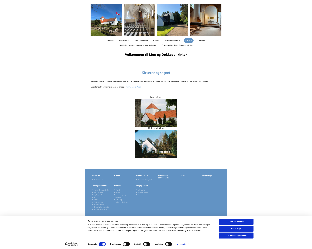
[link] (124, 40)
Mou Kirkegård (142, 175)
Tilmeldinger (207, 175)
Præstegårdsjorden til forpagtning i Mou (177, 45)
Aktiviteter (123, 40)
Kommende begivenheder (163, 176)
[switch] (126, 244)
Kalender (110, 40)
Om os (188, 40)
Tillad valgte (236, 229)
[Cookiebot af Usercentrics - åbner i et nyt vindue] (71, 244)
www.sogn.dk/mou (133, 87)
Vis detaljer (181, 244)
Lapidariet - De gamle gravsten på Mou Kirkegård (137, 45)
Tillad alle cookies (236, 222)
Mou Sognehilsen (141, 40)
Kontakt (201, 40)
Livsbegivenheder (172, 40)
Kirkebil (156, 40)
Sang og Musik (142, 185)
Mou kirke (96, 175)
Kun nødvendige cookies (236, 235)
